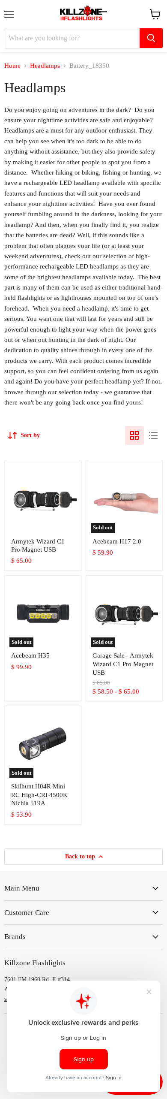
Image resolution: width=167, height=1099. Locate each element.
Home (12, 65)
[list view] (153, 435)
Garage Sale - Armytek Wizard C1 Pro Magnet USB (122, 664)
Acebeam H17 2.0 (116, 541)
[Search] (151, 38)
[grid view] (134, 435)
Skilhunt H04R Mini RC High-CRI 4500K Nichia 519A (39, 794)
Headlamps (45, 65)
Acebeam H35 (30, 655)
